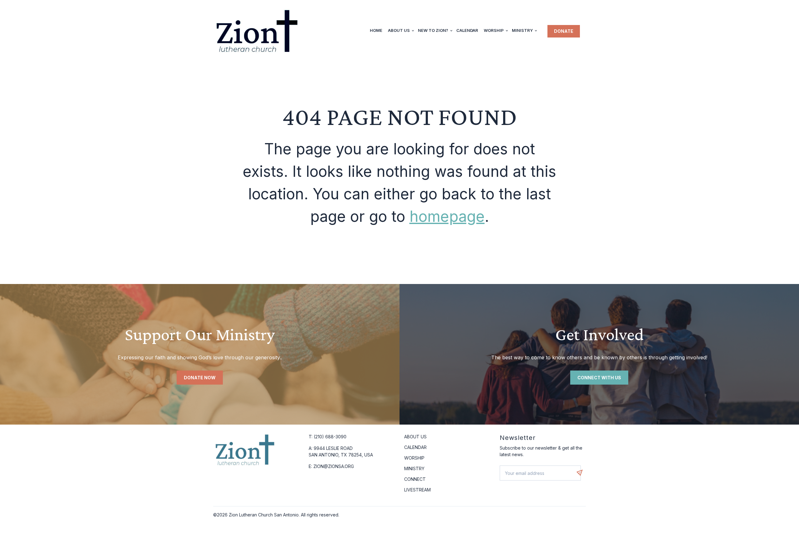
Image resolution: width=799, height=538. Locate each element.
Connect (415, 479)
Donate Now (200, 377)
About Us (399, 30)
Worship (494, 30)
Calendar (467, 30)
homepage (447, 216)
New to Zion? (433, 30)
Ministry (522, 30)
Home (376, 30)
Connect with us (599, 377)
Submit (583, 473)
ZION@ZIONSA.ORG (333, 466)
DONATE (563, 31)
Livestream (417, 489)
